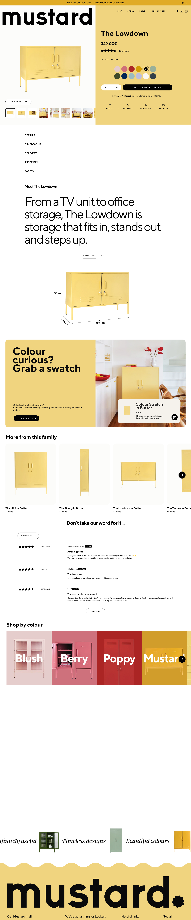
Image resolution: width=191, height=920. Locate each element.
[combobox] (185, 2)
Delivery (31, 153)
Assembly (31, 162)
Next (182, 475)
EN (183, 3)
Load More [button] (95, 611)
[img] (26, 547)
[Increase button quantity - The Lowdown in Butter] (117, 87)
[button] (119, 11)
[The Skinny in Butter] (84, 474)
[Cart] (186, 11)
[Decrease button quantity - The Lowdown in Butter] (105, 87)
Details (30, 135)
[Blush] (29, 658)
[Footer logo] (95, 892)
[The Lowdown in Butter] (138, 474)
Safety (29, 171)
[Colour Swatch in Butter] (127, 407)
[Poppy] (119, 658)
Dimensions (33, 144)
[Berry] (74, 658)
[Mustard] (164, 658)
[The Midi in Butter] (30, 474)
